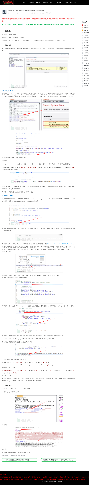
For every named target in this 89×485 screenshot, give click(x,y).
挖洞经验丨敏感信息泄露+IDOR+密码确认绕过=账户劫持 (59, 460)
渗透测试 (38, 2)
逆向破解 (31, 2)
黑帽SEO (45, 2)
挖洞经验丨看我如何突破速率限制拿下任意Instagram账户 (21, 460)
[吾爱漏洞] (10, 2)
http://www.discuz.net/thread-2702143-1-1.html (60, 244)
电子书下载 (73, 2)
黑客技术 (36, 13)
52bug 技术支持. (58, 481)
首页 (24, 2)
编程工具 (52, 2)
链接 (23, 24)
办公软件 (59, 2)
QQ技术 (66, 2)
